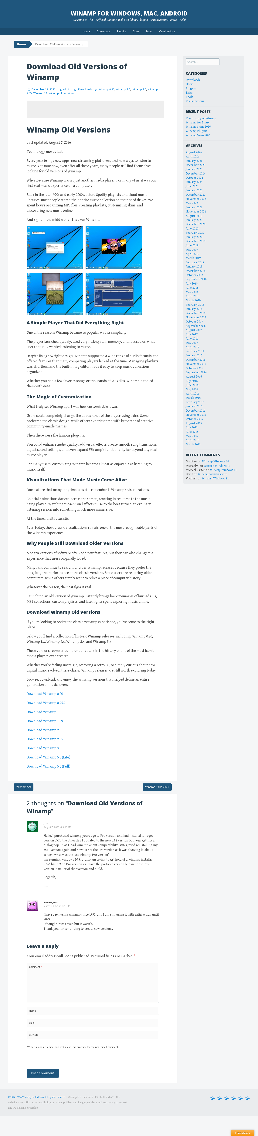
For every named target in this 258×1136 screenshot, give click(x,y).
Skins (136, 31)
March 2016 (193, 398)
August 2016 (194, 376)
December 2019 (195, 241)
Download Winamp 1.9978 (46, 721)
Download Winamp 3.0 (44, 748)
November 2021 (196, 211)
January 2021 (194, 220)
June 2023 (192, 186)
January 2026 (194, 161)
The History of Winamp (201, 118)
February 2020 (195, 233)
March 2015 (193, 444)
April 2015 (192, 440)
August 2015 (194, 423)
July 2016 (192, 381)
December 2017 (195, 313)
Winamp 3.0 (40, 93)
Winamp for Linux (197, 122)
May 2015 (192, 436)
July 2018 (192, 283)
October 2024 (194, 178)
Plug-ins (122, 31)
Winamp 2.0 (139, 89)
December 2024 (195, 173)
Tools (149, 31)
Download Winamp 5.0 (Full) (48, 766)
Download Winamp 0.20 (45, 694)
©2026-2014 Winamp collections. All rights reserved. (37, 1097)
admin (66, 89)
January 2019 (194, 266)
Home (86, 31)
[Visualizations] (247, 1098)
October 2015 (194, 419)
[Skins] (233, 1098)
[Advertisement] (95, 109)
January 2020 (194, 237)
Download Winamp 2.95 (45, 739)
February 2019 (195, 262)
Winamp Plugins (196, 131)
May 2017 (192, 343)
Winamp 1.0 (123, 89)
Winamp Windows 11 (217, 466)
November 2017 (196, 317)
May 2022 (192, 203)
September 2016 (196, 372)
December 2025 (195, 165)
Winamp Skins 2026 (198, 127)
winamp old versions (61, 93)
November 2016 (196, 364)
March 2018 (193, 300)
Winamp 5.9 (23, 787)
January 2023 (194, 190)
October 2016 (194, 368)
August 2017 (194, 330)
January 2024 (194, 182)
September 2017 (196, 326)
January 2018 (194, 309)
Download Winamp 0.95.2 (46, 703)
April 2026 (192, 156)
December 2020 (195, 224)
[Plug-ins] (226, 1098)
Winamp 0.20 (106, 89)
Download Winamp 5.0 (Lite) (48, 757)
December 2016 (195, 360)
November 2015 (196, 415)
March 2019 (193, 258)
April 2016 (192, 393)
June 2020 (192, 228)
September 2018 (196, 279)
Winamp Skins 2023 (157, 787)
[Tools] (240, 1098)
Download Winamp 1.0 (44, 712)
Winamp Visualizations (212, 474)
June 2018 (192, 288)
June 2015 (192, 432)
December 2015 (195, 411)
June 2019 (192, 245)
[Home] (212, 1098)
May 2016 (192, 389)
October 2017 (194, 321)
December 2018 (195, 271)
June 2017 (192, 338)
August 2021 (194, 216)
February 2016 (195, 402)
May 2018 (192, 292)
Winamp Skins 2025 (198, 135)
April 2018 (192, 296)
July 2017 (192, 334)
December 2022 (195, 195)
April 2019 (192, 254)
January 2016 (194, 406)
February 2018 (195, 305)
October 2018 (194, 275)
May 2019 (192, 250)
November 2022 (196, 199)
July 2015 (192, 427)
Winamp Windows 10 (215, 461)
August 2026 (194, 152)
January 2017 (194, 355)
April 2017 (192, 347)
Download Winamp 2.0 (44, 730)
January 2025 (194, 169)
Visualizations (167, 31)
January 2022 (194, 207)
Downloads (103, 31)
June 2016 (192, 385)
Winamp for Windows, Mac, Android (129, 13)
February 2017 (195, 351)
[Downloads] (219, 1098)
